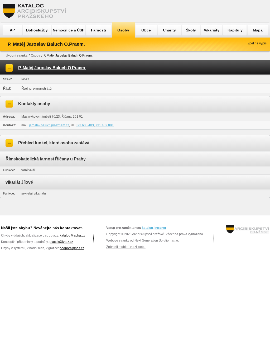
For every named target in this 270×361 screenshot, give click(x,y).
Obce (146, 30)
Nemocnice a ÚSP (68, 30)
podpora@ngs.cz (72, 248)
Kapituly (235, 30)
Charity (169, 30)
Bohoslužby (37, 30)
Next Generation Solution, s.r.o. (156, 240)
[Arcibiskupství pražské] (247, 229)
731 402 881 (104, 125)
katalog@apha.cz (72, 235)
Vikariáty (211, 30)
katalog (147, 228)
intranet (160, 228)
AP (12, 30)
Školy (191, 30)
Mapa (258, 30)
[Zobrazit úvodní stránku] (36, 11)
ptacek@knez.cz (61, 242)
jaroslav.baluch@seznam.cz (49, 125)
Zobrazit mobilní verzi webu (126, 247)
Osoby (123, 30)
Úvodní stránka (16, 55)
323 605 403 (85, 125)
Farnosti (98, 30)
